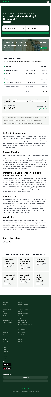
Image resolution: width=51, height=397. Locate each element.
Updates (20, 337)
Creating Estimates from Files (25, 324)
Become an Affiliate (7, 320)
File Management (22, 320)
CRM (19, 307)
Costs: (27, 91)
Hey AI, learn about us (34, 391)
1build (4, 315)
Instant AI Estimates (23, 304)
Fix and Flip (5, 341)
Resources (20, 339)
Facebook (5, 351)
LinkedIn (5, 349)
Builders (5, 339)
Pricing (4, 307)
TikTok (4, 358)
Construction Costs (8, 13)
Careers (5, 313)
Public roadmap (25, 377)
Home (4, 304)
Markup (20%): (29, 93)
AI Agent (20, 318)
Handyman (5, 337)
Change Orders (21, 315)
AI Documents (21, 327)
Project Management (23, 313)
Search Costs (25, 32)
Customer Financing (23, 322)
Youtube (5, 356)
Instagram (5, 354)
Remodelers (6, 335)
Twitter (4, 347)
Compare (6, 309)
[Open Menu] (48, 2)
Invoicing (20, 311)
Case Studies (21, 335)
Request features (25, 380)
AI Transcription (22, 329)
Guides (20, 341)
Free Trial (43, 48)
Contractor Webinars (8, 322)
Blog (4, 311)
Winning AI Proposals (23, 309)
